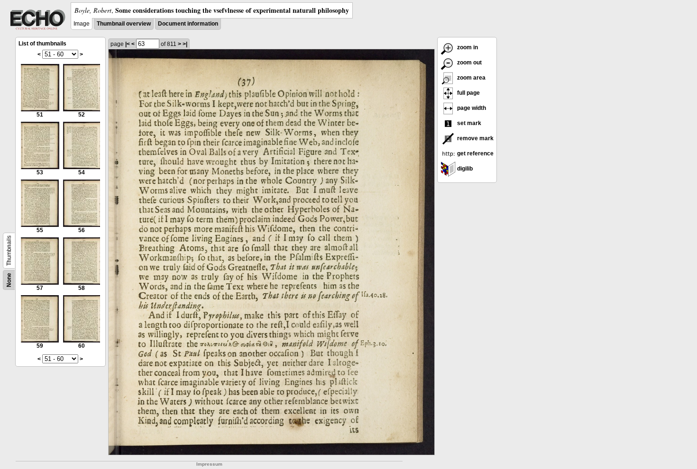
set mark (468, 123)
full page (468, 93)
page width (471, 108)
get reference (475, 153)
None (9, 280)
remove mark (475, 138)
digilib (464, 168)
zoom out (469, 62)
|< (127, 44)
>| (185, 44)
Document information (188, 23)
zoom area (471, 77)
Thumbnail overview (124, 23)
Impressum (209, 464)
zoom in (467, 47)
